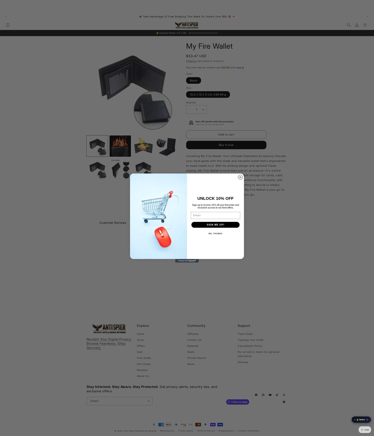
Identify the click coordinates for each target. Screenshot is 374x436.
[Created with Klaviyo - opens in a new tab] (187, 261)
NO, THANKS (216, 234)
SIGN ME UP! (215, 224)
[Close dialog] (240, 177)
